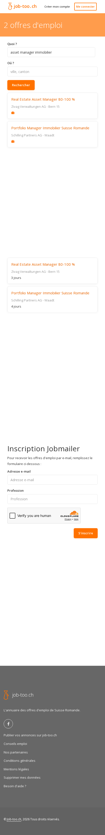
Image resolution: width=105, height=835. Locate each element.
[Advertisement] (52, 202)
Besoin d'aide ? (15, 786)
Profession (15, 490)
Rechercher (21, 85)
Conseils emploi (15, 743)
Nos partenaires (16, 752)
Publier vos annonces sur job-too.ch (30, 735)
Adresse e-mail (19, 471)
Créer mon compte (57, 6)
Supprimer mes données (22, 777)
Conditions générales (19, 760)
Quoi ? (12, 44)
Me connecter (85, 6)
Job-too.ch (14, 819)
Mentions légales (16, 769)
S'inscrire (85, 533)
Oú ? (10, 63)
